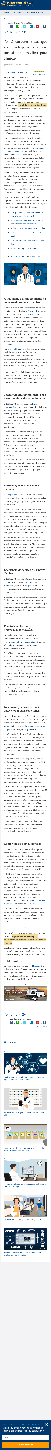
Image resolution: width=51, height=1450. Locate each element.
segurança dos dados (17, 494)
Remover (44, 1027)
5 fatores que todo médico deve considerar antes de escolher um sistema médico (23, 1253)
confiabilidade (16, 348)
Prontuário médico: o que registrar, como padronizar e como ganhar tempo (25, 1185)
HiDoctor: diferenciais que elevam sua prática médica (24, 1219)
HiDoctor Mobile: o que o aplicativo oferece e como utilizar (24, 1113)
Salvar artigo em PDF (17, 72)
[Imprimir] (12, 31)
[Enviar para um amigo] (23, 31)
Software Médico (35, 12)
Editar (37, 1027)
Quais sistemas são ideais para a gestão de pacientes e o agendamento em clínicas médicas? (25, 1078)
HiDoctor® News (13, 12)
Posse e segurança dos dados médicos (29, 228)
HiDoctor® (37, 965)
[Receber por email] (18, 31)
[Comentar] (6, 31)
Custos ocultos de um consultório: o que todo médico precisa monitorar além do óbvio (24, 1149)
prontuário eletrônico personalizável (22, 641)
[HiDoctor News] (18, 4)
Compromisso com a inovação (26, 256)
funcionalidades (35, 310)
